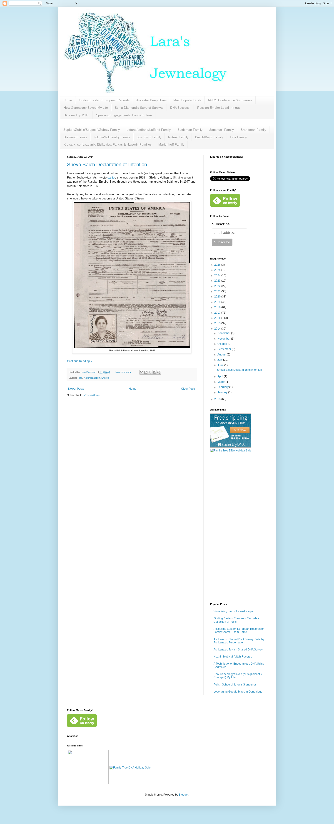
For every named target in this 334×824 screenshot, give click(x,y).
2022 (217, 286)
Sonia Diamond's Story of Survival (139, 107)
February (223, 387)
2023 (217, 280)
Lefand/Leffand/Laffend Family (149, 129)
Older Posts (188, 388)
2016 (217, 318)
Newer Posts (76, 388)
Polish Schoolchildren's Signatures (235, 684)
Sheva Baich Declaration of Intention (107, 164)
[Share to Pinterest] (159, 372)
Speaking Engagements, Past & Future (124, 115)
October (222, 343)
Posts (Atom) (92, 395)
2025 (217, 270)
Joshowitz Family (149, 137)
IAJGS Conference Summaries (230, 100)
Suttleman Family (189, 129)
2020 (217, 296)
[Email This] (141, 372)
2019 (217, 302)
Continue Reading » (79, 361)
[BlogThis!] (146, 372)
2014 (217, 328)
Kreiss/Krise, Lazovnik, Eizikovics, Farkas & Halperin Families (108, 144)
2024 (217, 275)
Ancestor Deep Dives (151, 100)
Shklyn (105, 377)
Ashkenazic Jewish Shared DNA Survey (238, 649)
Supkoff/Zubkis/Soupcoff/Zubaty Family (91, 129)
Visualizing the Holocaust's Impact (235, 611)
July (220, 359)
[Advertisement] (238, 527)
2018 (217, 307)
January (222, 392)
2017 (217, 312)
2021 (217, 291)
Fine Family (238, 137)
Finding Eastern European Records (104, 100)
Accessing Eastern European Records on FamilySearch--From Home (239, 630)
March (221, 381)
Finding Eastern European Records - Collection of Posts (236, 620)
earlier (111, 177)
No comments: (123, 372)
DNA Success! (180, 107)
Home (67, 100)
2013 (217, 399)
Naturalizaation (92, 377)
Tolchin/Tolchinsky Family (112, 137)
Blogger (183, 794)
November (224, 338)
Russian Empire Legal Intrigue (219, 107)
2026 (217, 264)
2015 (217, 323)
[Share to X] (150, 372)
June (220, 365)
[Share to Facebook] (154, 372)
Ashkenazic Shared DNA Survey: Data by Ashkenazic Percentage (239, 641)
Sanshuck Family (221, 129)
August (222, 354)
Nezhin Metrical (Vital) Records (233, 656)
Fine (79, 377)
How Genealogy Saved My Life (86, 107)
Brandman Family (253, 129)
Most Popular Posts (187, 100)
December (224, 333)
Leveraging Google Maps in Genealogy (238, 691)
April (220, 376)
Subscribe (221, 224)
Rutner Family (178, 137)
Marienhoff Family (171, 144)
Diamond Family (75, 137)
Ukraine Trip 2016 (76, 115)
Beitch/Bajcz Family (209, 137)
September (224, 349)
